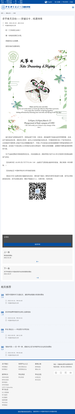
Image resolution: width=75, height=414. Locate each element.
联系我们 (4, 369)
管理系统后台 (22, 369)
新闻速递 (38, 367)
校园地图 (4, 400)
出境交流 (38, 377)
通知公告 (8, 13)
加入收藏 (57, 2)
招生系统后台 (22, 367)
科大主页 (2, 1)
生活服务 (4, 397)
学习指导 (4, 395)
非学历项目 (5, 385)
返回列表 (37, 244)
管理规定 (4, 405)
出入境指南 (5, 392)
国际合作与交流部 (9, 1)
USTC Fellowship (7, 387)
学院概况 (4, 367)
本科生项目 (5, 377)
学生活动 (4, 402)
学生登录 (65, 2)
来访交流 (38, 380)
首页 (2, 13)
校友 (71, 2)
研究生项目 (5, 380)
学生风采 (21, 377)
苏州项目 (4, 382)
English (50, 2)
